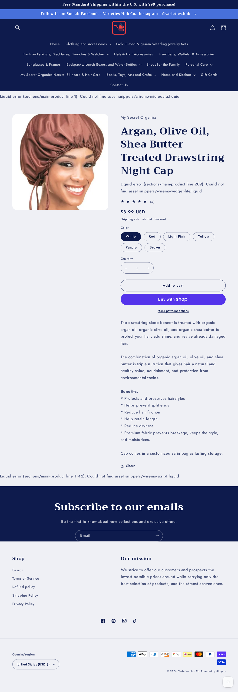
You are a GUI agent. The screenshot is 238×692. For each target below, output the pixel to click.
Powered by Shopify (213, 671)
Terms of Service (25, 578)
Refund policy (23, 586)
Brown (155, 247)
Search (17, 570)
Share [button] (131, 465)
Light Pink (176, 236)
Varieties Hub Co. (189, 671)
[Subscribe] (157, 535)
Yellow (203, 236)
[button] (17, 27)
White (131, 236)
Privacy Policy (23, 603)
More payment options (173, 311)
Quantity (127, 258)
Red (152, 236)
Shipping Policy (25, 595)
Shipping (127, 219)
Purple (131, 247)
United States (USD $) (33, 664)
